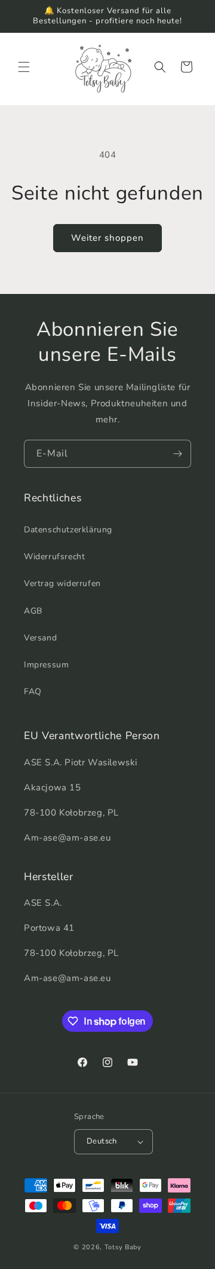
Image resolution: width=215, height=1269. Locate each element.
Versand (40, 637)
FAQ (33, 691)
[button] (24, 67)
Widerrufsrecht (54, 556)
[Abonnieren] (177, 454)
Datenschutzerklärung (68, 529)
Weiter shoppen (107, 238)
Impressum (46, 664)
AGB (33, 611)
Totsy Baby (123, 1247)
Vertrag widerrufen (62, 583)
